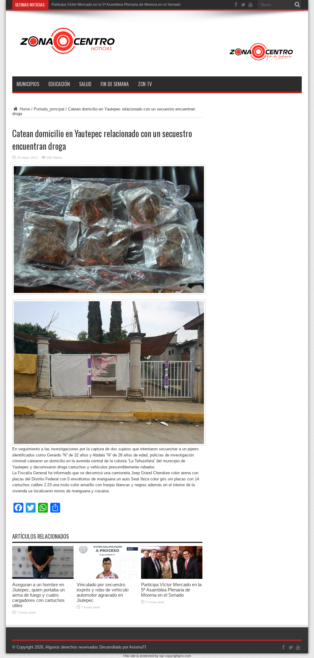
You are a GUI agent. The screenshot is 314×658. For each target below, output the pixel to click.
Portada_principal (49, 109)
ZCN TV (145, 84)
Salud (85, 84)
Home (24, 109)
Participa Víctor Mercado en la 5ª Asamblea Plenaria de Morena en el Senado (116, 4)
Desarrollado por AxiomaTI (122, 647)
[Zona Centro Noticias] (157, 61)
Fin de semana (115, 84)
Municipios (28, 84)
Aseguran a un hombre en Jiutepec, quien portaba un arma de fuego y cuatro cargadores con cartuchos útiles (38, 595)
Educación (59, 84)
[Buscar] (297, 4)
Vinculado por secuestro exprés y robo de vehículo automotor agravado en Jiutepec (102, 592)
